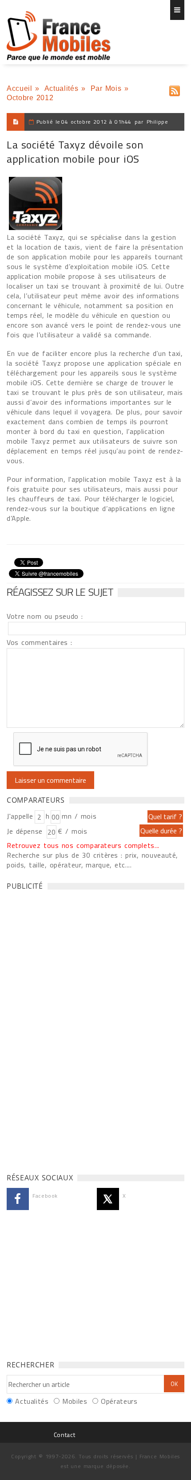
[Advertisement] (73, 1029)
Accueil (19, 88)
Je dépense (26, 831)
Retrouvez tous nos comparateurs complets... (83, 845)
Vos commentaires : (39, 642)
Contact (64, 1434)
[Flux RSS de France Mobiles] (174, 89)
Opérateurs (119, 1401)
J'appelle (20, 816)
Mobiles (74, 1401)
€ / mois (72, 831)
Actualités (61, 88)
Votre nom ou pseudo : (45, 616)
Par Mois (106, 88)
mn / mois (79, 816)
